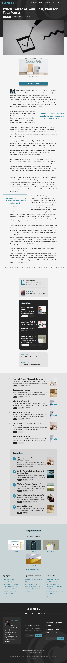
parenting (13, 588)
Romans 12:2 (36, 586)
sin (16, 591)
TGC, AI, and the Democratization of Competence (27, 424)
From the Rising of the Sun (35, 293)
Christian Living (17, 16)
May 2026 (55, 582)
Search (61, 638)
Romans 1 (34, 584)
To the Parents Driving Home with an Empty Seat (30, 472)
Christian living (8, 584)
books (13, 582)
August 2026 (49, 579)
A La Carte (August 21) (21, 401)
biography (11, 579)
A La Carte (33, 565)
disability (15, 586)
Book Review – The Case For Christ (28, 337)
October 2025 (59, 591)
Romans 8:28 (28, 586)
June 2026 (49, 582)
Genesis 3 (33, 579)
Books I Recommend (49, 628)
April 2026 (49, 584)
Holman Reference (37, 58)
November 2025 (50, 591)
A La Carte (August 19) (21, 436)
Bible (5, 579)
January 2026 (58, 586)
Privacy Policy (33, 658)
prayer (12, 591)
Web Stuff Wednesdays (30, 357)
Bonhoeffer (7, 582)
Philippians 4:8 (36, 588)
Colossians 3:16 (29, 591)
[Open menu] (64, 2)
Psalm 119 (39, 579)
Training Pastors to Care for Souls (30, 495)
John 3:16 (34, 582)
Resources (33, 551)
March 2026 (56, 584)
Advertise (59, 627)
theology (12, 593)
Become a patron (34, 83)
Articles (16, 551)
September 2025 (50, 593)
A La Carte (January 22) (30, 364)
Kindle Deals (34, 282)
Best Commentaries (50, 633)
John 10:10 (27, 584)
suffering (6, 593)
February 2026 (50, 586)
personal (6, 591)
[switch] (54, 2)
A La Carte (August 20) (21, 412)
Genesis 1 (27, 579)
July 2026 (56, 579)
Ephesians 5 (28, 588)
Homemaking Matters (21, 390)
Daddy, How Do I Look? (27, 308)
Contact (58, 629)
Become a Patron (59, 623)
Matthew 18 (28, 582)
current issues (7, 586)
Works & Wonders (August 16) (29, 484)
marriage (6, 588)
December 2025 (50, 589)
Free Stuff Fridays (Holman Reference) (28, 379)
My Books (48, 625)
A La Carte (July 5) (28, 322)
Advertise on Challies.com (33, 76)
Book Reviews (51, 551)
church (16, 584)
